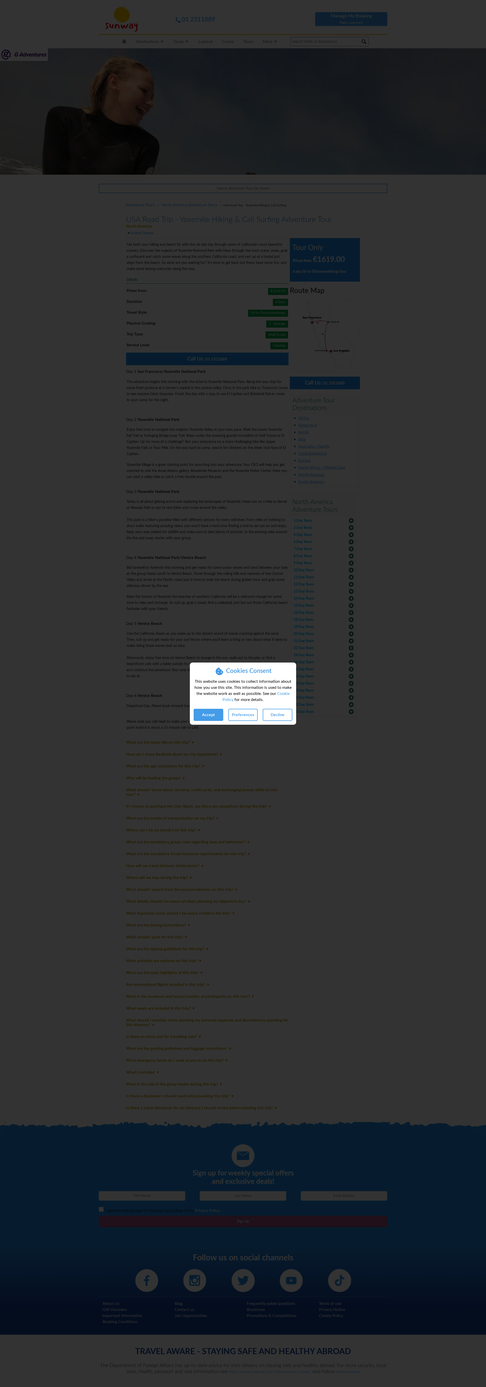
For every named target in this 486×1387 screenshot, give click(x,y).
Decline (278, 715)
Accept (208, 715)
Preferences (243, 715)
